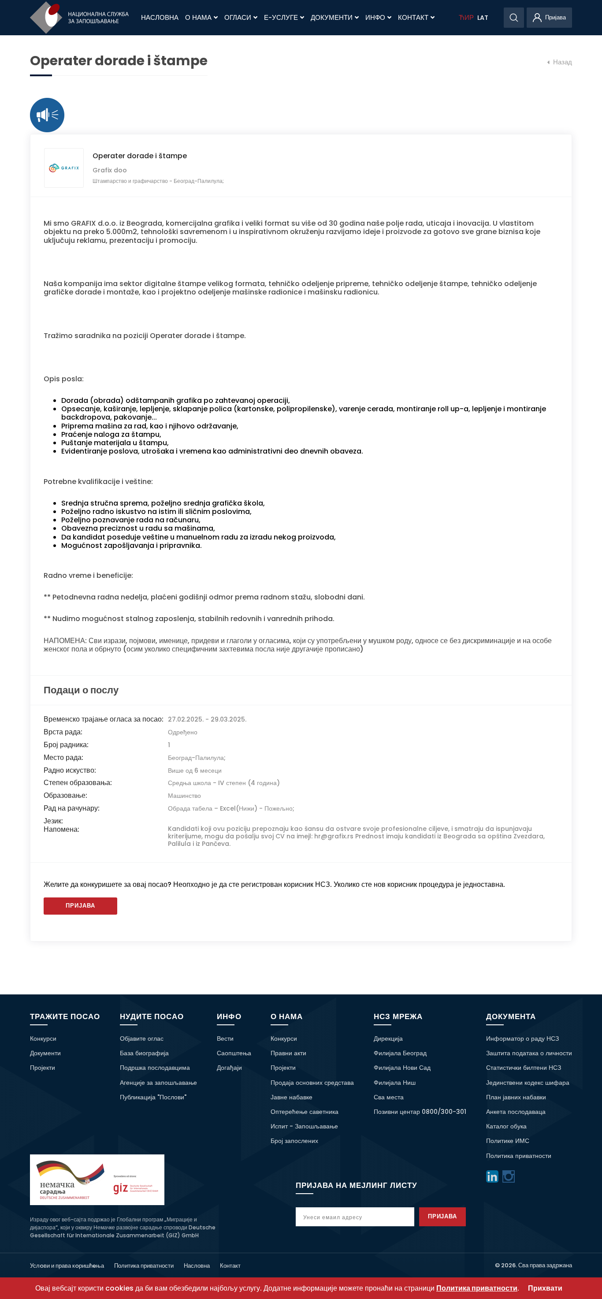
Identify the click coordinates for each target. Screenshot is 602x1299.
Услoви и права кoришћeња (67, 1266)
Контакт (413, 17)
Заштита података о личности (529, 1053)
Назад (561, 62)
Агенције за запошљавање (158, 1082)
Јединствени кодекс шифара (527, 1082)
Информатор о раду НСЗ (522, 1038)
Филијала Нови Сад (402, 1067)
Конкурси (43, 1038)
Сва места (389, 1097)
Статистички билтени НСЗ (523, 1067)
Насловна (159, 17)
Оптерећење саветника (304, 1111)
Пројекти (42, 1067)
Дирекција (388, 1038)
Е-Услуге (281, 17)
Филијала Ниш (395, 1082)
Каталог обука (506, 1126)
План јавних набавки (516, 1097)
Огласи (237, 17)
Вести (225, 1038)
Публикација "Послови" (153, 1097)
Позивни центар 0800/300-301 (420, 1111)
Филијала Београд (400, 1053)
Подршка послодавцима (155, 1067)
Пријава (80, 905)
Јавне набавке (291, 1097)
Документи (332, 17)
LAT (482, 17)
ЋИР (466, 17)
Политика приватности (518, 1155)
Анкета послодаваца (516, 1111)
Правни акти (288, 1053)
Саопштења (234, 1053)
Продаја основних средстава (312, 1082)
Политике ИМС (507, 1140)
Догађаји (229, 1067)
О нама (198, 17)
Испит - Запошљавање (304, 1126)
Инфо (375, 17)
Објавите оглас (142, 1038)
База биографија (144, 1053)
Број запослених (294, 1140)
